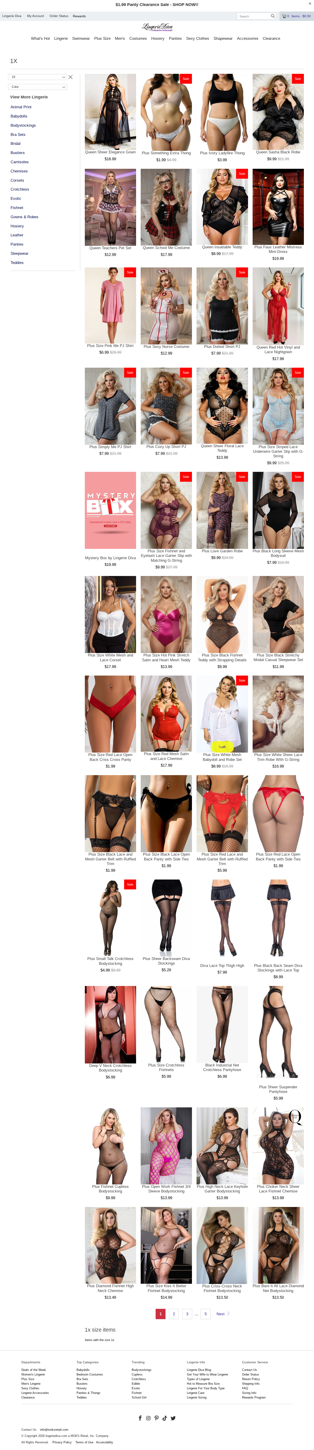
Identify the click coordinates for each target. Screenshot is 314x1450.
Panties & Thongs (88, 1393)
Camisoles (20, 162)
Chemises (19, 171)
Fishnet (17, 208)
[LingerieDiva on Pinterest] (156, 1418)
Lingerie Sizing (196, 1397)
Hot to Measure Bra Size (203, 1383)
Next (221, 1314)
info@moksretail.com (54, 1429)
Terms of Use (84, 1442)
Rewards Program (254, 1397)
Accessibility (104, 1442)
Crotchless (20, 189)
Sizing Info (249, 1393)
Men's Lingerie (30, 1383)
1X (13, 77)
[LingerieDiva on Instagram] (148, 1418)
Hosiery (17, 226)
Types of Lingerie (198, 1379)
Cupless (137, 1374)
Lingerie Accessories (35, 1393)
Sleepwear (20, 253)
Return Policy (251, 1379)
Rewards (79, 16)
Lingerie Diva (11, 16)
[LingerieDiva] (157, 28)
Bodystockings (23, 125)
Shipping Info (251, 1383)
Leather (17, 235)
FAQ (245, 1388)
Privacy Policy (62, 1442)
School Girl (139, 1397)
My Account (35, 16)
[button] (40, 39)
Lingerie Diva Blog (199, 1370)
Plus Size (27, 1379)
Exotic (16, 198)
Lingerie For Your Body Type (206, 1388)
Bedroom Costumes (90, 1374)
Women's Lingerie (33, 1374)
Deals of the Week (33, 1370)
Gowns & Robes (24, 217)
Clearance (28, 1397)
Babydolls (19, 116)
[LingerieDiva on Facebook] (140, 1418)
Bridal (15, 143)
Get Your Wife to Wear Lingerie (207, 1374)
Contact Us (249, 1370)
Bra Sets (18, 134)
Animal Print (21, 107)
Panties (17, 244)
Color (15, 87)
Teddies (17, 263)
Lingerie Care (195, 1393)
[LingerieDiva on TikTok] (165, 1418)
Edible (136, 1383)
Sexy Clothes (30, 1388)
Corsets (17, 180)
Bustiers (18, 153)
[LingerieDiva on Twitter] (173, 1418)
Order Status (59, 16)
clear (70, 77)
